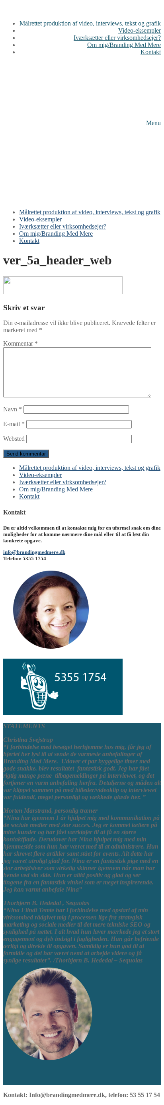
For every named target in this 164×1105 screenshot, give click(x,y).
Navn (12, 409)
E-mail (14, 423)
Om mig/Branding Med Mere (56, 489)
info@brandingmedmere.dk (34, 552)
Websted (14, 438)
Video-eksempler (40, 474)
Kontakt (29, 496)
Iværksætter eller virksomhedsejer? (62, 482)
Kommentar (20, 343)
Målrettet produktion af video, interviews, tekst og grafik (89, 467)
